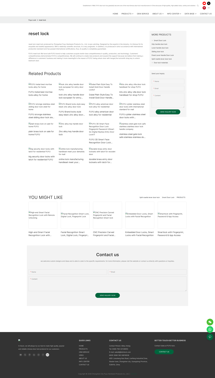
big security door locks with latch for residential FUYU (42, 158)
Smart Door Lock (168, 197)
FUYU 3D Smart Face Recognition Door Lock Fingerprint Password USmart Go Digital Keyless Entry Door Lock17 (101, 141)
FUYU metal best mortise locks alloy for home (40, 93)
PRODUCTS (181, 197)
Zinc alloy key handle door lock (71, 133)
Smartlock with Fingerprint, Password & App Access (171, 233)
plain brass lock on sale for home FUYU (41, 133)
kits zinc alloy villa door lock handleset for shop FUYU (132, 93)
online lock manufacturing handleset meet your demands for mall (71, 161)
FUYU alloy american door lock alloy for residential (101, 113)
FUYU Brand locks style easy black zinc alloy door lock (71, 113)
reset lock (42, 20)
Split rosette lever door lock (150, 197)
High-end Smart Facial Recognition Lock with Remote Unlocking (39, 234)
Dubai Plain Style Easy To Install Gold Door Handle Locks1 (101, 96)
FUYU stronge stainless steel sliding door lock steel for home (41, 116)
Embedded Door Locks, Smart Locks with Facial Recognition (139, 233)
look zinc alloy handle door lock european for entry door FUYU (71, 96)
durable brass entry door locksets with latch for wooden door (100, 161)
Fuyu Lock (32, 20)
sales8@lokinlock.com (123, 352)
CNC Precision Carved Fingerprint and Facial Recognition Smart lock (104, 234)
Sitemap (133, 374)
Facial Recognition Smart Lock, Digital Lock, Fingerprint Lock (75, 234)
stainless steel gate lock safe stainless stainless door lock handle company (132, 136)
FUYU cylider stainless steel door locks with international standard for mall (132, 116)
